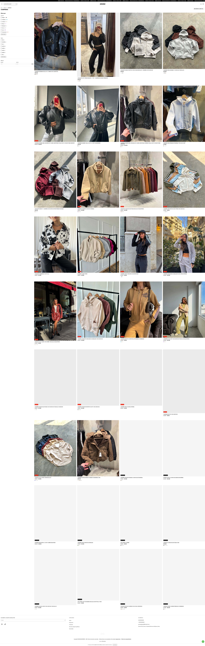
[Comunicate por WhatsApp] (203, 641)
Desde (2, 62)
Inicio (2, 7)
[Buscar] (16, 4)
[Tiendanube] (102, 641)
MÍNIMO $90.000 (31, 0)
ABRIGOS (5, 7)
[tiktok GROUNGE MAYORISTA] (5, 624)
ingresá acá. (118, 639)
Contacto (71, 624)
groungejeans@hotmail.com (143, 624)
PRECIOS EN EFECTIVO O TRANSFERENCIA (10, 0)
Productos (71, 622)
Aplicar (32, 64)
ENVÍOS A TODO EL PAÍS (23, 0)
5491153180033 (141, 620)
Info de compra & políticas (74, 626)
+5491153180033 (141, 622)
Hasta (17, 62)
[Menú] (1, 4)
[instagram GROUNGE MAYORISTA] (2, 624)
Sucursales (71, 628)
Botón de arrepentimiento (126, 639)
